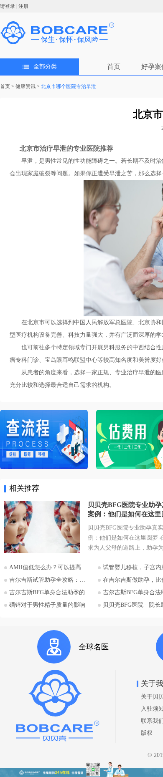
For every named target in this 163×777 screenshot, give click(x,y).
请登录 (7, 6)
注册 (23, 6)
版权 (147, 733)
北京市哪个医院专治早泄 (68, 86)
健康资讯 (25, 86)
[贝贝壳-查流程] (44, 440)
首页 (113, 66)
